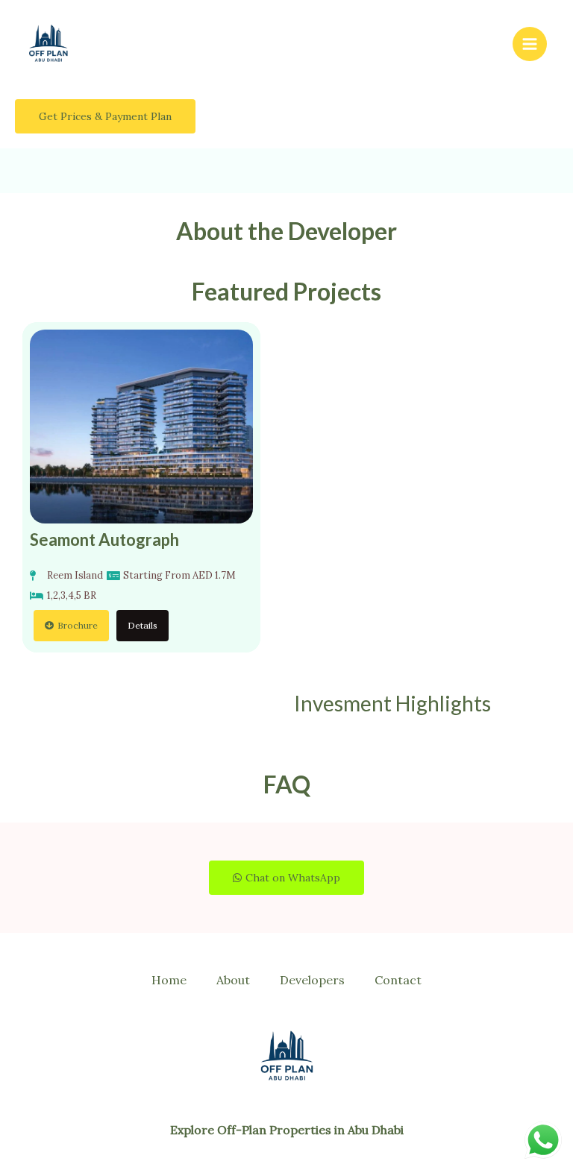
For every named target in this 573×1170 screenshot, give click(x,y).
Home (169, 979)
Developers (312, 979)
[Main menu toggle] (530, 44)
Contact (398, 979)
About (233, 979)
